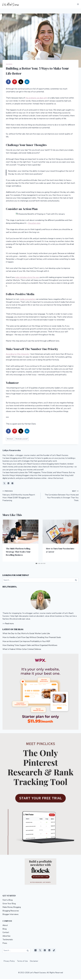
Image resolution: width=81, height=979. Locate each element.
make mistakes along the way (27, 277)
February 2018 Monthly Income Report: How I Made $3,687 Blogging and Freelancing (19, 496)
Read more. (9, 623)
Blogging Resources (11, 911)
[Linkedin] (49, 950)
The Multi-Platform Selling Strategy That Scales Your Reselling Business (18, 551)
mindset (10, 439)
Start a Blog (8, 900)
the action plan (34, 223)
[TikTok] (54, 950)
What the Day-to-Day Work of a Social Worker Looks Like (26, 633)
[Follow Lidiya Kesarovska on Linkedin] (8, 483)
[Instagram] (36, 950)
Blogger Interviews (10, 914)
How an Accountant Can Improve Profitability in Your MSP (26, 641)
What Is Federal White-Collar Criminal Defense (22, 649)
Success (9, 64)
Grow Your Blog (9, 903)
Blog (5, 929)
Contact (6, 932)
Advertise (6, 936)
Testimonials (8, 939)
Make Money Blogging (12, 907)
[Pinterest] (45, 950)
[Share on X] (20, 81)
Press (5, 943)
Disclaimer (34, 961)
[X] (40, 950)
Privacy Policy (9, 961)
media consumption (27, 299)
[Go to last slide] (6, 540)
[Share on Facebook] (8, 81)
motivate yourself (22, 439)
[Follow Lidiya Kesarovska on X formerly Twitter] (4, 483)
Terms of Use (22, 961)
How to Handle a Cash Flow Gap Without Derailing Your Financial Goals (32, 637)
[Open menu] (78, 4)
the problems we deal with (36, 98)
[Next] (75, 540)
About (5, 925)
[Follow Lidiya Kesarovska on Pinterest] (12, 483)
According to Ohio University (17, 354)
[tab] (36, 563)
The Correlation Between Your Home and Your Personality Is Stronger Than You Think (61, 496)
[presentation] (20, 532)
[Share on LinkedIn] (27, 81)
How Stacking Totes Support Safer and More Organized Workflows (30, 645)
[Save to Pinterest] (14, 81)
